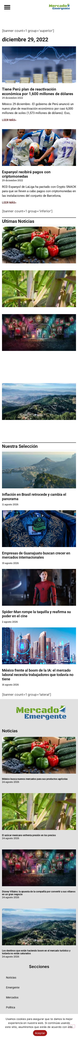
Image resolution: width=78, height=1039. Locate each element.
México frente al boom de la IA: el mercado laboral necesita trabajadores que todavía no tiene (37, 674)
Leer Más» (9, 120)
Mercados (12, 997)
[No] (71, 1026)
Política (10, 1007)
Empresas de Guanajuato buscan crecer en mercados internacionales (36, 555)
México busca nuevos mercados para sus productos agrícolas (35, 779)
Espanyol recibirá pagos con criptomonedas (26, 174)
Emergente (12, 987)
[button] (7, 7)
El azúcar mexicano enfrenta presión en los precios (29, 835)
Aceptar (40, 1033)
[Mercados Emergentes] (58, 7)
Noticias (11, 977)
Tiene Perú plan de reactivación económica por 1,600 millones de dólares (37, 91)
